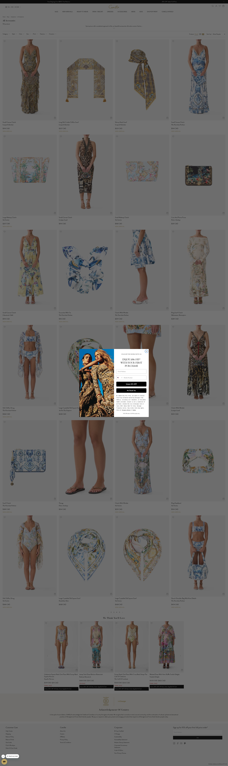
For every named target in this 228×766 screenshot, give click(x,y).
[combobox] (119, 378)
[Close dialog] (146, 351)
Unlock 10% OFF (131, 384)
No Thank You (131, 390)
